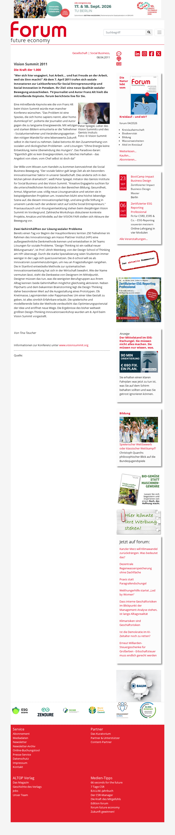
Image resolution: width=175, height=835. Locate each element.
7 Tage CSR (97, 787)
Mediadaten (20, 738)
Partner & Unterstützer (105, 738)
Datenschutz (21, 758)
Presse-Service (22, 754)
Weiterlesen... (128, 151)
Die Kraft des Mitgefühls (106, 799)
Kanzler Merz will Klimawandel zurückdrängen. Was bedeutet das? (139, 553)
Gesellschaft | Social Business (90, 53)
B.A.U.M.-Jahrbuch (102, 791)
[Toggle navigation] (159, 32)
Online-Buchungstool (26, 750)
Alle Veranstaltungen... (134, 239)
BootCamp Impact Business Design (142, 179)
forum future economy (105, 807)
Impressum (20, 763)
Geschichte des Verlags (27, 787)
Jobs (15, 791)
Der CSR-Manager (102, 795)
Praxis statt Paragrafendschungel (133, 581)
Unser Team (20, 795)
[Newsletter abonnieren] (118, 64)
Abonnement (21, 734)
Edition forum (99, 803)
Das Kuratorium (101, 734)
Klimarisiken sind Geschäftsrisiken (130, 623)
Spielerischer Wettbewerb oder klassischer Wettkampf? (138, 446)
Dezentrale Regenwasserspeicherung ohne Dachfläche (136, 568)
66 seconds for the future (106, 782)
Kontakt (18, 767)
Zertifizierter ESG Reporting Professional (141, 208)
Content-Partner (101, 742)
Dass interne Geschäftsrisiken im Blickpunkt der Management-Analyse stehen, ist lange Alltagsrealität (138, 608)
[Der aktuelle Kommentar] (138, 261)
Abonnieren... (128, 159)
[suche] (149, 32)
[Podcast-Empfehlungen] (118, 58)
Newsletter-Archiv (24, 746)
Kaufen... (125, 155)
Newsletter (20, 742)
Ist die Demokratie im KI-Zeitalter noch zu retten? (135, 634)
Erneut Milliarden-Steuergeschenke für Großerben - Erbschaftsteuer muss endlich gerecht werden (138, 649)
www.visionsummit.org (73, 345)
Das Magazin (21, 782)
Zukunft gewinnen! (102, 811)
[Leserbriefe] (118, 53)
